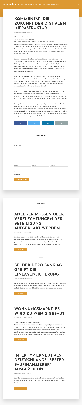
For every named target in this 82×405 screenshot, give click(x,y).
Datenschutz (72, 4)
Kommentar (17, 145)
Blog (50, 4)
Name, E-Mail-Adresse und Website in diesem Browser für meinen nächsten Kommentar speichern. (39, 173)
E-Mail (34, 165)
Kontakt (56, 4)
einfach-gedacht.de (11, 4)
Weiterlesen (21, 249)
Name (16, 165)
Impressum (64, 4)
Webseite (52, 165)
